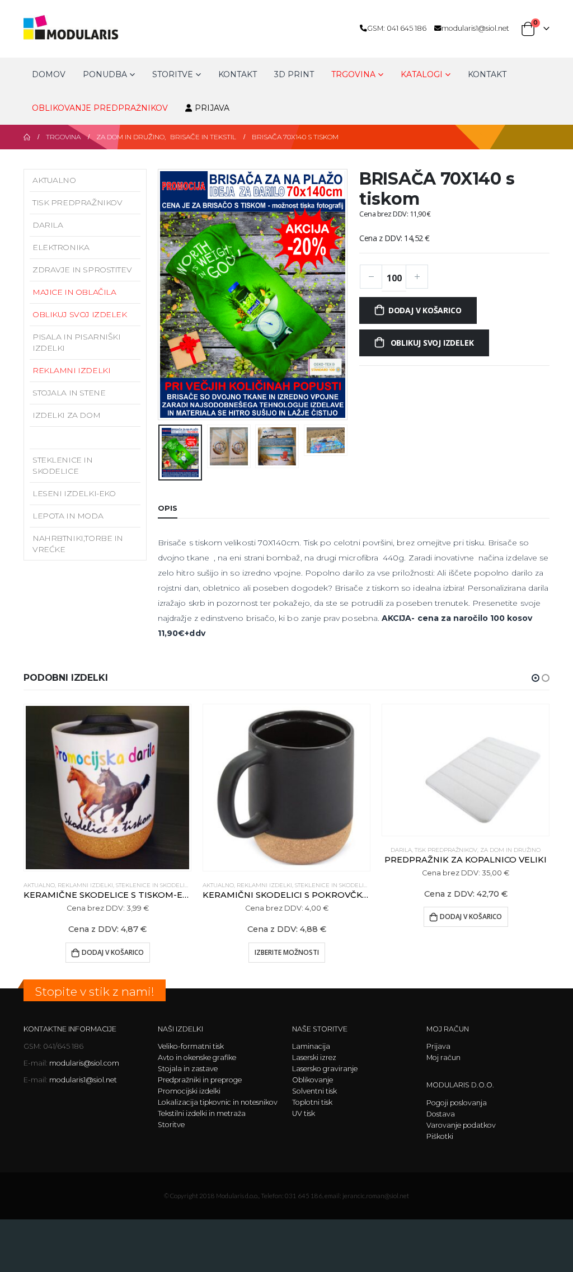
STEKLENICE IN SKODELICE (62, 465)
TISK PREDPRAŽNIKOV (77, 202)
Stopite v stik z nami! (94, 991)
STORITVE (172, 74)
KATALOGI (422, 74)
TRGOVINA (353, 74)
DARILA (47, 225)
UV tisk (303, 1113)
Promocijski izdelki (189, 1091)
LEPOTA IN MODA (67, 516)
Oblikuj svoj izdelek (431, 342)
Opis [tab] (167, 507)
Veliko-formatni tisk (191, 1046)
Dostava (440, 1114)
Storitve (171, 1124)
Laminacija (311, 1046)
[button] (160, 294)
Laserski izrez (314, 1057)
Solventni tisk (314, 1091)
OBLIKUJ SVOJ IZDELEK (79, 314)
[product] (107, 787)
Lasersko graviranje (325, 1068)
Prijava (212, 108)
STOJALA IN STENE (68, 393)
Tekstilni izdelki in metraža (202, 1113)
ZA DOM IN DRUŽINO (510, 850)
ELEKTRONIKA (60, 247)
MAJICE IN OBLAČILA (74, 292)
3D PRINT (294, 74)
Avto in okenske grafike (197, 1057)
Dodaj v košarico (425, 310)
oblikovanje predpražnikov (100, 108)
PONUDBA (105, 74)
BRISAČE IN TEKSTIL (71, 437)
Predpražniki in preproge (200, 1080)
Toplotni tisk (312, 1102)
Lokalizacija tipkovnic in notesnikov (218, 1102)
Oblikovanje (312, 1080)
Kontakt (237, 74)
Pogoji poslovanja (456, 1103)
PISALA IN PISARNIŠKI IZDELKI (76, 342)
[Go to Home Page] (27, 137)
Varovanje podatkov (461, 1125)
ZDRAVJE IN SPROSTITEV (81, 270)
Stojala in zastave (188, 1068)
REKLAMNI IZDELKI (71, 370)
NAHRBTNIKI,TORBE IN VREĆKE (77, 543)
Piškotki (439, 1136)
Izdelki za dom (66, 415)
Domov (48, 74)
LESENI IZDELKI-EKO (73, 493)
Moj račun (443, 1057)
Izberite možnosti (287, 952)
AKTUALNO (54, 180)
